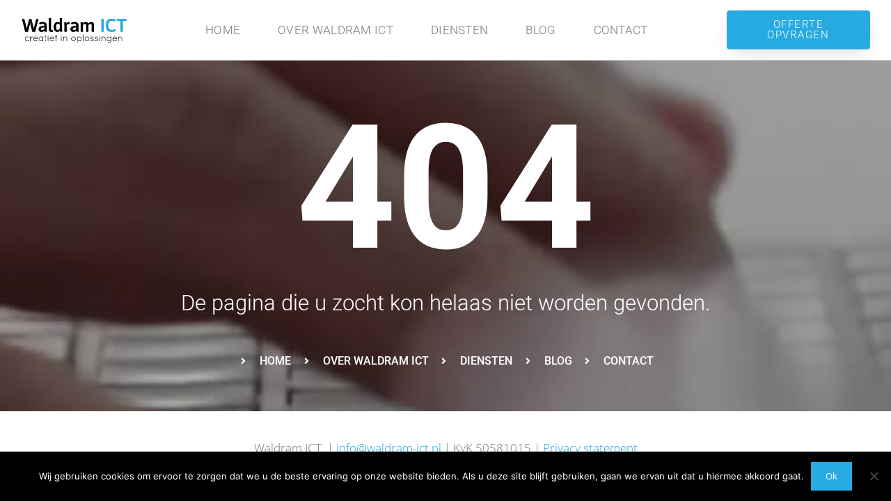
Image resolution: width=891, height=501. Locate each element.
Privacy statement (590, 448)
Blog (540, 30)
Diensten (459, 30)
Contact (621, 30)
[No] (874, 476)
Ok (831, 476)
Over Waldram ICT (335, 30)
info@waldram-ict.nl (388, 448)
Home (222, 30)
